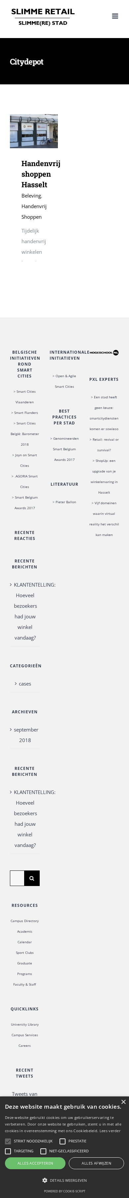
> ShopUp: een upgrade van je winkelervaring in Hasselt (104, 476)
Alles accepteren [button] (35, 1163)
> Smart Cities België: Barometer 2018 (25, 434)
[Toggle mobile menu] (115, 16)
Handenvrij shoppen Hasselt (24, 131)
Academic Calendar (24, 936)
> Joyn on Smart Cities (24, 460)
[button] (64, 1180)
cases (25, 683)
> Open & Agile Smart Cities (64, 381)
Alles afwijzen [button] (96, 1163)
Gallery (43, 131)
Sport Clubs (25, 952)
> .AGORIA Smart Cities (25, 481)
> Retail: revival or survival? (104, 444)
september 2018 (25, 734)
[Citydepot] (34, 131)
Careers (25, 1045)
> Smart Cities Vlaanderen (25, 396)
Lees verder (110, 1130)
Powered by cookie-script (64, 1191)
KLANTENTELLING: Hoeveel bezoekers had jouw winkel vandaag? (25, 611)
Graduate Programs (24, 968)
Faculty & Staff (24, 984)
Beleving (31, 195)
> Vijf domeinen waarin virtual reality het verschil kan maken (104, 519)
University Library (25, 1024)
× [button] (123, 1102)
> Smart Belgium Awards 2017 (25, 502)
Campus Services (25, 1035)
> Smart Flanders (24, 412)
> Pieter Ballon (64, 502)
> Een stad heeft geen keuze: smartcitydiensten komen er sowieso (104, 413)
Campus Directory (25, 920)
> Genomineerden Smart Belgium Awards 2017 (64, 449)
